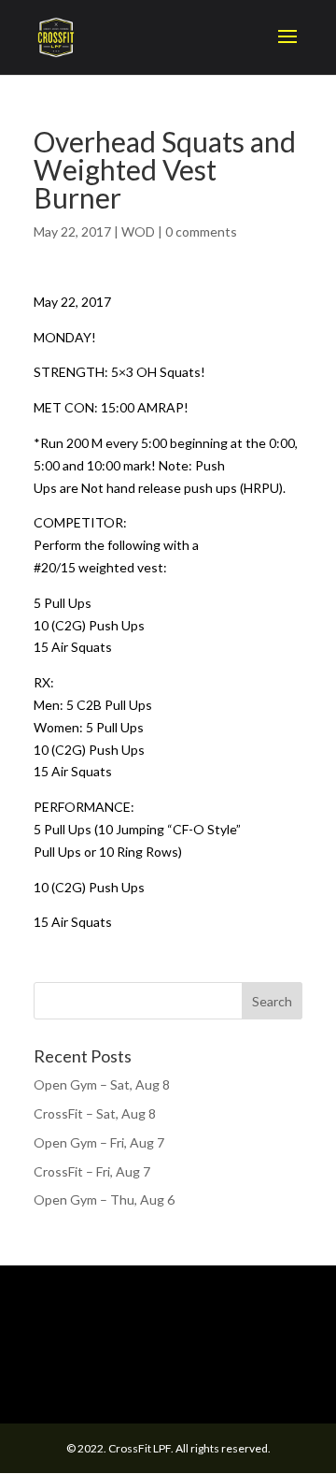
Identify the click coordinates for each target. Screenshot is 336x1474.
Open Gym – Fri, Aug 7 (99, 1142)
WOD (138, 231)
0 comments (201, 231)
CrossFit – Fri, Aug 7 (92, 1171)
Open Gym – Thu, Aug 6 (104, 1199)
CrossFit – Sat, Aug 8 (95, 1113)
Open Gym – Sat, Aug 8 (102, 1084)
